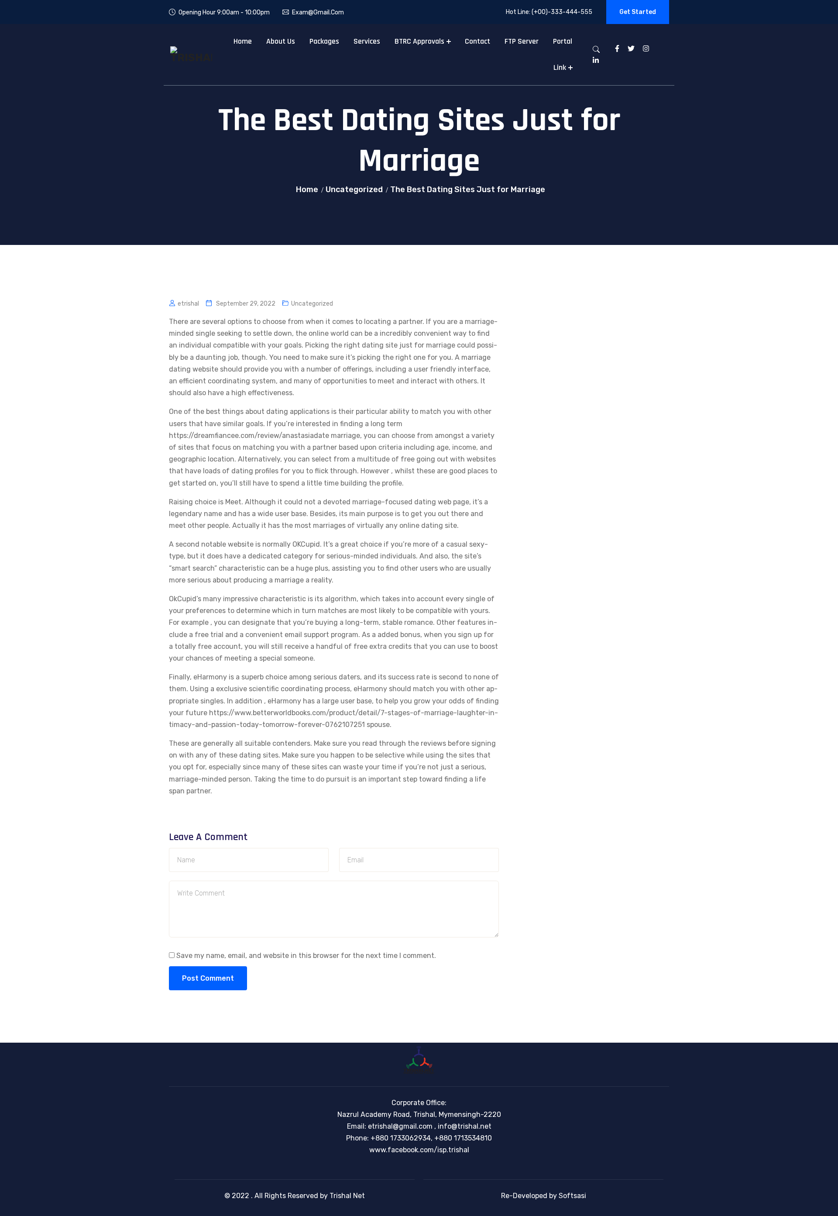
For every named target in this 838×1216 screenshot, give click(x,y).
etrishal (188, 303)
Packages (324, 41)
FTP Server (522, 41)
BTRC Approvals (419, 41)
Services (367, 41)
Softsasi (572, 1196)
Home (243, 41)
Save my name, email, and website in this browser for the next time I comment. (306, 955)
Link (559, 67)
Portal (562, 41)
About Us (280, 41)
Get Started (637, 12)
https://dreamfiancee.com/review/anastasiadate (249, 435)
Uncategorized (354, 189)
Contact (477, 41)
